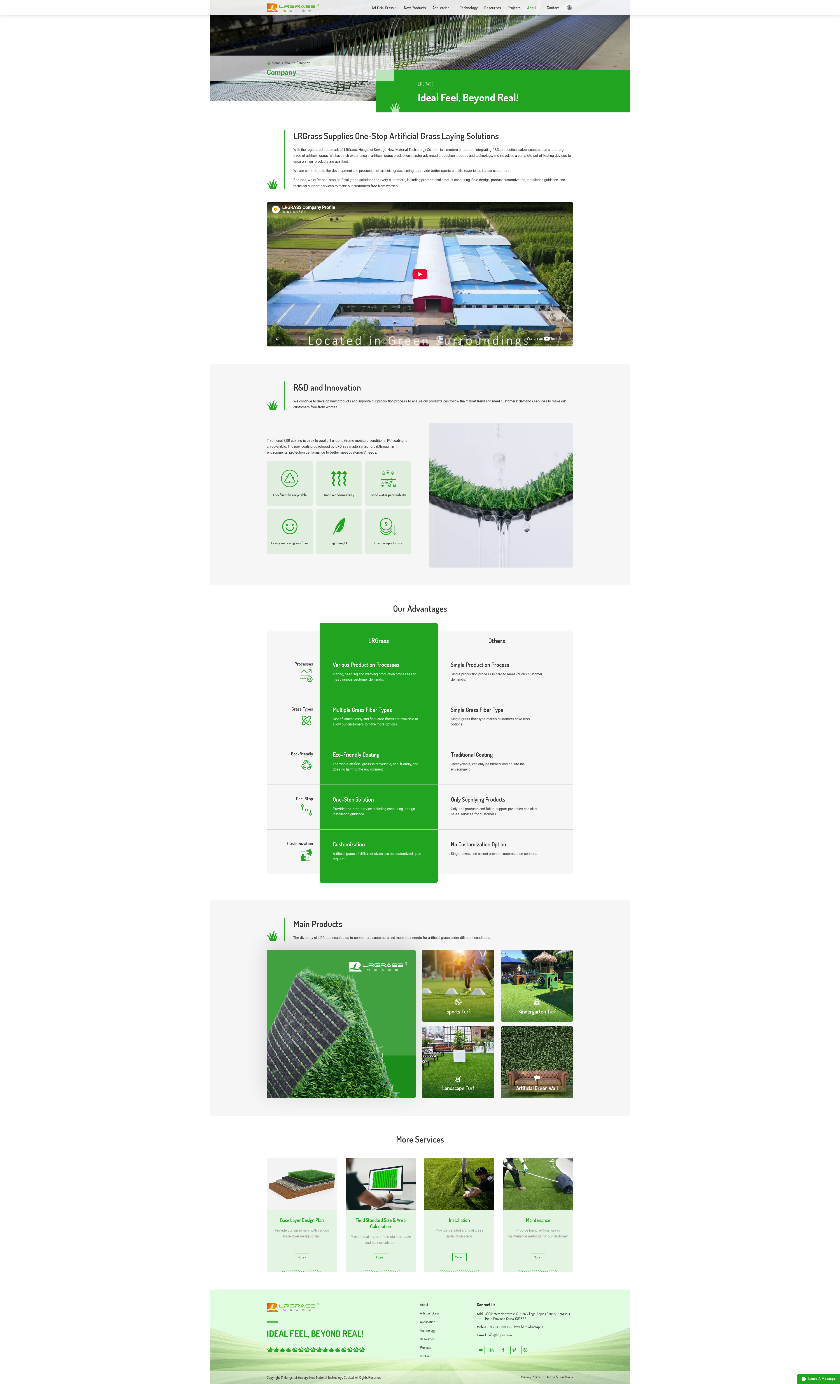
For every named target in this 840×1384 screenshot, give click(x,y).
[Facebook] (503, 1350)
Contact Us (486, 1304)
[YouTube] (481, 1350)
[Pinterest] (514, 1350)
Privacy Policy (530, 1377)
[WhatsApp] (525, 1350)
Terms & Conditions (560, 1377)
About (288, 63)
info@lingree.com (500, 1335)
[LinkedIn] (492, 1350)
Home (276, 63)
